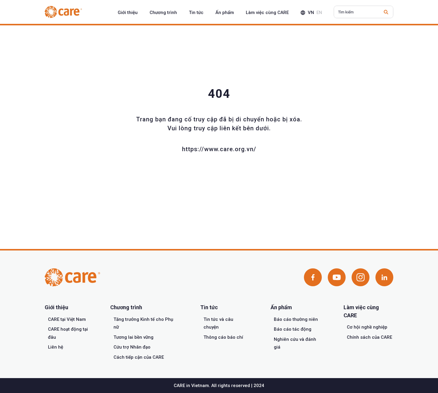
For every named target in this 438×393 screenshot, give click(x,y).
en (319, 12)
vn (311, 12)
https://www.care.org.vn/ (219, 149)
